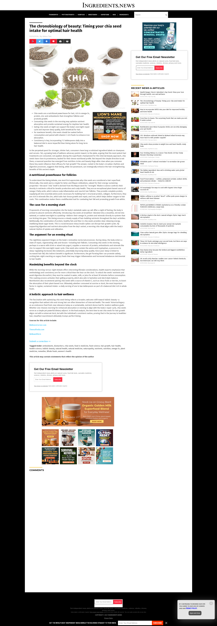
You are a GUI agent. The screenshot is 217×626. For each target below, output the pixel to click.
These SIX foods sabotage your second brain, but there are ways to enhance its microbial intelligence (163, 242)
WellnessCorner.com (37, 325)
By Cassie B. (152, 122)
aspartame (105, 14)
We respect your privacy (97, 612)
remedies (42, 351)
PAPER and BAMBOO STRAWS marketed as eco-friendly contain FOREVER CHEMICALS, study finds (163, 206)
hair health (116, 346)
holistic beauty (48, 348)
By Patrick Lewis (153, 148)
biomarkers (59, 346)
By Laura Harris (153, 140)
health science (35, 348)
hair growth (105, 346)
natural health (61, 348)
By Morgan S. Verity (154, 157)
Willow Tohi (46, 36)
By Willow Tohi (153, 105)
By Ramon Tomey (153, 166)
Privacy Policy (108, 618)
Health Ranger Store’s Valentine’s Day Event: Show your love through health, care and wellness (162, 93)
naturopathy (88, 348)
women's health (64, 351)
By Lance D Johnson (154, 114)
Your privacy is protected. (41, 386)
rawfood (81, 14)
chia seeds (69, 346)
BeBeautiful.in (35, 334)
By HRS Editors (153, 192)
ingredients (124, 14)
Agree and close (195, 613)
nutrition (107, 348)
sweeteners (92, 14)
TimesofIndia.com (36, 329)
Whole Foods (52, 351)
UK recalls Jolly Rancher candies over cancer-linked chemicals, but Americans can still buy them (163, 260)
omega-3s (116, 348)
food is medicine (81, 346)
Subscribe (157, 623)
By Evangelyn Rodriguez (155, 209)
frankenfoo (53, 14)
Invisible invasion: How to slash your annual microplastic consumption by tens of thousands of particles (160, 225)
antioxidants (48, 346)
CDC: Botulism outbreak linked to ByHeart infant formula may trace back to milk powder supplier (162, 137)
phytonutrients (68, 14)
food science (94, 346)
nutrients (98, 348)
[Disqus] (78, 501)
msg (114, 14)
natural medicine (75, 348)
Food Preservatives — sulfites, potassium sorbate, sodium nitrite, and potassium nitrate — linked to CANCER (163, 180)
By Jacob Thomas (153, 254)
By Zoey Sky (152, 96)
